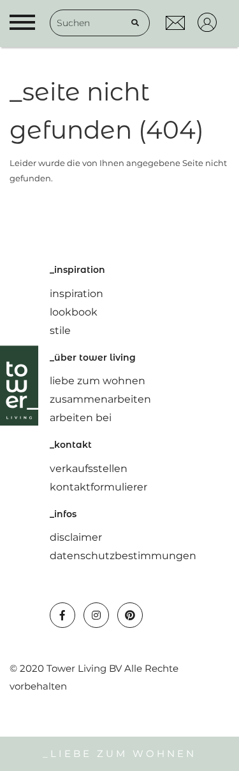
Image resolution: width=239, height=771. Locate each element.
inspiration (76, 294)
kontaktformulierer (98, 487)
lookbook (74, 312)
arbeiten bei (81, 418)
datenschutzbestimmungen (123, 556)
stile (60, 330)
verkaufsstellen (88, 468)
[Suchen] (135, 23)
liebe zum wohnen (97, 381)
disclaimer (76, 537)
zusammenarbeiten (100, 399)
